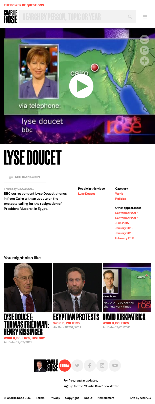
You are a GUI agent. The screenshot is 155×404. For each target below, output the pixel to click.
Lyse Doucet (86, 194)
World (119, 194)
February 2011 (124, 238)
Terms (40, 398)
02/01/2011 (76, 320)
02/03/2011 (26, 328)
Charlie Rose (10, 16)
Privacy (55, 398)
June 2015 (122, 223)
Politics (120, 199)
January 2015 (124, 228)
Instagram (102, 365)
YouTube (115, 365)
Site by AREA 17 (140, 398)
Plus (144, 61)
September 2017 (126, 213)
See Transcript (28, 177)
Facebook (90, 365)
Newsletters (105, 398)
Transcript (144, 39)
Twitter (77, 365)
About (88, 398)
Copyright (72, 398)
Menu (144, 16)
